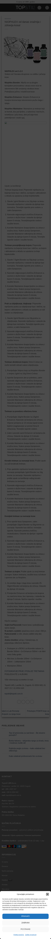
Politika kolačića (19, 935)
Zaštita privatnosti (30, 935)
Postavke (25, 929)
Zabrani (25, 923)
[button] (47, 894)
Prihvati (25, 916)
